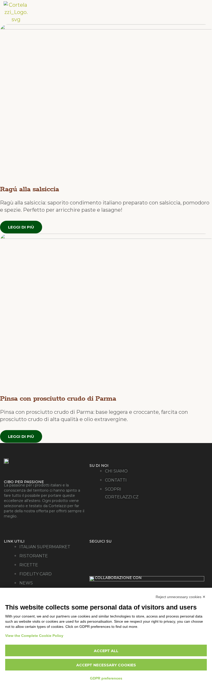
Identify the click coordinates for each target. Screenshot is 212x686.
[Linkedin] (156, 550)
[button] (181, 12)
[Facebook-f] (95, 550)
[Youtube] (136, 550)
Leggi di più (21, 227)
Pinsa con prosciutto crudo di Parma (58, 398)
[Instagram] (116, 550)
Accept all (106, 651)
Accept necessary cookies (106, 665)
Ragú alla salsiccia (29, 189)
